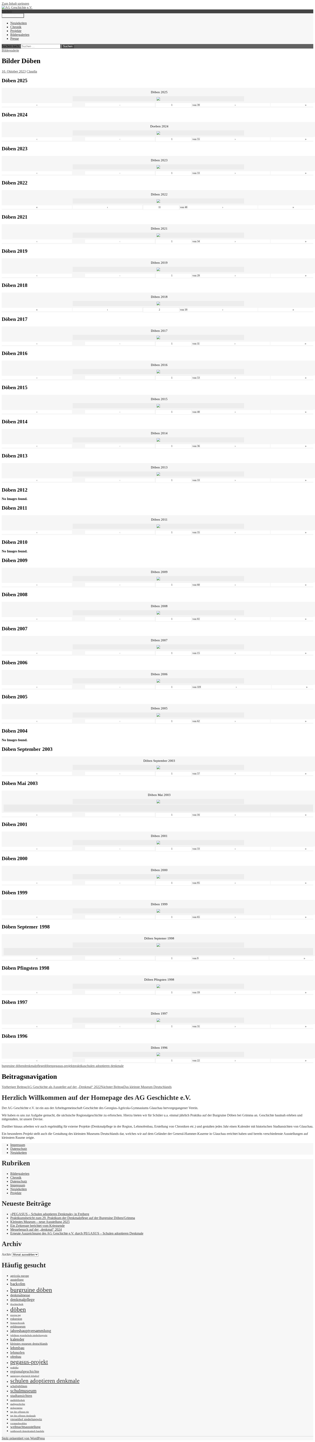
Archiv (6, 1254)
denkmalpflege (34, 1066)
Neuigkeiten (18, 23)
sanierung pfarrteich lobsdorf (24, 1376)
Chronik (15, 27)
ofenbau (15, 1356)
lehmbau (17, 1348)
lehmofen (17, 1352)
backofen (17, 1284)
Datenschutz (18, 1149)
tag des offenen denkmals (23, 1416)
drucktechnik (16, 1304)
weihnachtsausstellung (25, 1427)
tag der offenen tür (19, 1412)
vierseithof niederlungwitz (26, 1419)
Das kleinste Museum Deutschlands (136, 1087)
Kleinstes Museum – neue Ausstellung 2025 (40, 1222)
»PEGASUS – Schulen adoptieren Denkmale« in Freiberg (49, 1214)
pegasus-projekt (63, 1066)
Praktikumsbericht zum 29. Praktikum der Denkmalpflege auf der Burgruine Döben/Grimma (72, 1218)
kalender (17, 1339)
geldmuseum (18, 1326)
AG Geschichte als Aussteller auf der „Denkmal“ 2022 (51, 1087)
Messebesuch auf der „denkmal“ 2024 (36, 1229)
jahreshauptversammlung (30, 1330)
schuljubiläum (18, 1386)
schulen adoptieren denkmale (104, 1066)
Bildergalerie (10, 50)
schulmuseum (23, 1390)
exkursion (16, 1318)
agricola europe (19, 1275)
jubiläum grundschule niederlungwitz (28, 1335)
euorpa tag (15, 1315)
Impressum (17, 1145)
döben (48, 1066)
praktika (79, 1066)
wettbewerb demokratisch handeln (27, 1431)
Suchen (7, 11)
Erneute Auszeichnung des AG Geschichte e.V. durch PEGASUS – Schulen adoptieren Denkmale (76, 1233)
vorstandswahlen (18, 1423)
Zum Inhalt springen (15, 3)
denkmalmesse (20, 1295)
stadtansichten (21, 1395)
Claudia (32, 71)
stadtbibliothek (17, 1400)
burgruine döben (13, 1066)
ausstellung (17, 1279)
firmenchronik (17, 1323)
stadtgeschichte (17, 1404)
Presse (14, 38)
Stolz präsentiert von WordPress (23, 1438)
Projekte (15, 31)
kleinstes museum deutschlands (29, 1343)
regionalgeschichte (24, 1371)
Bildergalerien (19, 35)
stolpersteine (16, 1408)
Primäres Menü (12, 15)
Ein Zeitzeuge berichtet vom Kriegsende (37, 1225)
